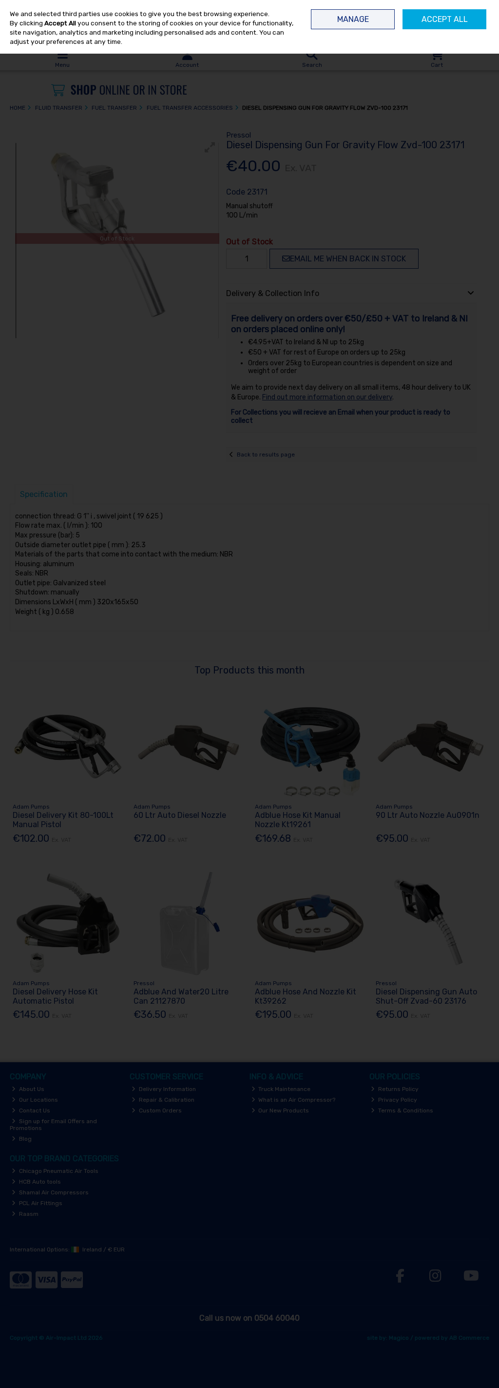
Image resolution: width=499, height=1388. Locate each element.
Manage (353, 19)
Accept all (445, 19)
